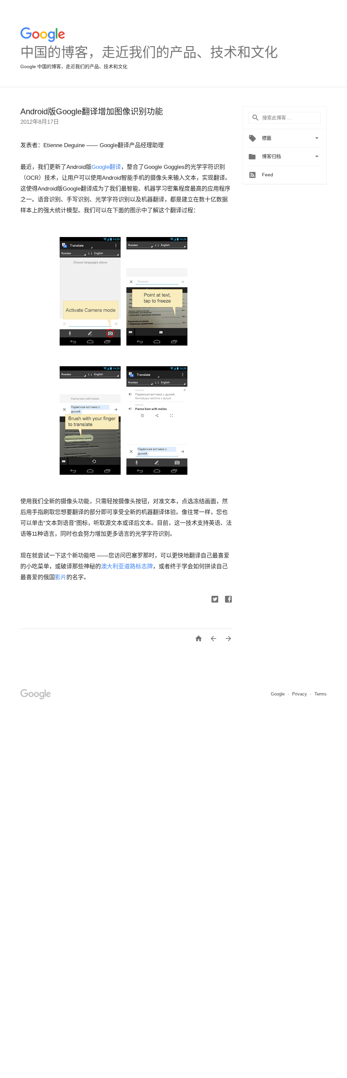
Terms (320, 694)
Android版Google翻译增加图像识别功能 (91, 111)
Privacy (300, 694)
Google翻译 (106, 167)
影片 (60, 577)
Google (278, 694)
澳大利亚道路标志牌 (127, 566)
